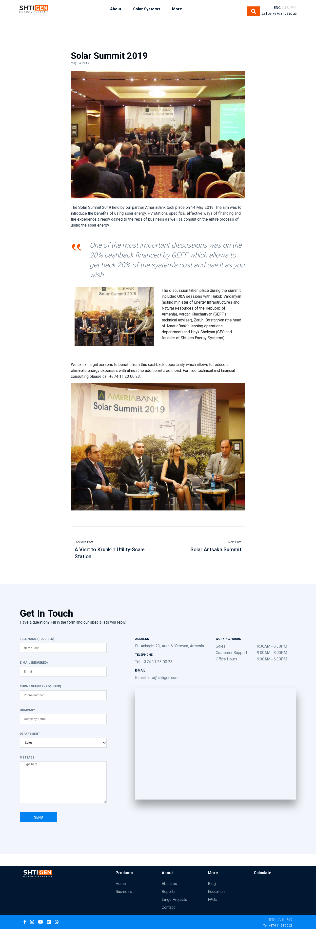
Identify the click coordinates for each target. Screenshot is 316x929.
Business (124, 891)
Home (121, 883)
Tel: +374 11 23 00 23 (154, 661)
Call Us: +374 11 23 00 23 (279, 14)
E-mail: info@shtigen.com (156, 677)
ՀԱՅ (285, 7)
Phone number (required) (40, 686)
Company (27, 710)
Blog (212, 883)
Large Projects (174, 899)
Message (27, 758)
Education (216, 891)
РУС (293, 7)
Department (30, 734)
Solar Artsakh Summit (215, 549)
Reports (169, 891)
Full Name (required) (37, 639)
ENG (277, 7)
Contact (168, 907)
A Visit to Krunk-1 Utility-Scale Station (110, 553)
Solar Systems (146, 9)
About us (169, 883)
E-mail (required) (34, 663)
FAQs (212, 899)
